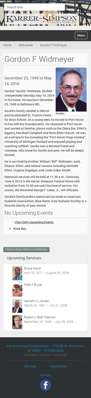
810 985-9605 (54, 350)
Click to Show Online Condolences (26, 249)
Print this (19, 229)
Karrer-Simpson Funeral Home (27, 346)
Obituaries (26, 45)
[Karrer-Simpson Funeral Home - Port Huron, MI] (41, 14)
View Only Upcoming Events (34, 222)
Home (7, 45)
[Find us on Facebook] (45, 385)
